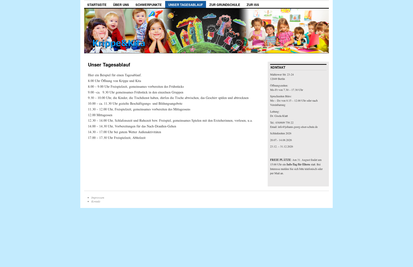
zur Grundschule (224, 4)
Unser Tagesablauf (185, 4)
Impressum (97, 197)
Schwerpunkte (149, 4)
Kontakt (95, 201)
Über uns (121, 4)
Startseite (97, 4)
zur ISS (253, 4)
